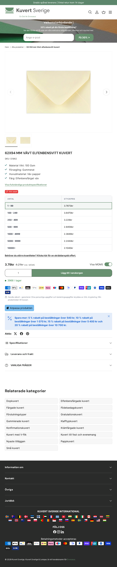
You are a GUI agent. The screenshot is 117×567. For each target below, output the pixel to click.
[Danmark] (25, 516)
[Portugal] (41, 520)
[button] (103, 12)
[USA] (98, 520)
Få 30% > (84, 37)
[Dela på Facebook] (21, 334)
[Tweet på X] (15, 334)
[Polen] (35, 520)
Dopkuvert (12, 400)
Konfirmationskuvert (18, 427)
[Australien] (13, 516)
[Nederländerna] (10, 520)
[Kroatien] (95, 516)
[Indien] (69, 516)
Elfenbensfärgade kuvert (75, 400)
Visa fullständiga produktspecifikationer (26, 184)
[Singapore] (54, 520)
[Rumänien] (48, 520)
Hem (7, 47)
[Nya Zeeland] (22, 520)
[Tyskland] (92, 520)
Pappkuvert (67, 441)
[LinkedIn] (62, 532)
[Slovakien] (60, 520)
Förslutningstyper (16, 414)
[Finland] (38, 516)
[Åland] (7, 516)
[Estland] (32, 516)
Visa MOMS (96, 264)
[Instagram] (58, 532)
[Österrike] (29, 520)
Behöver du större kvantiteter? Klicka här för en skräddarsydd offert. (40, 255)
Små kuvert (13, 448)
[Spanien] (73, 520)
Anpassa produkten (21, 307)
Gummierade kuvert (17, 421)
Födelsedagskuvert (72, 407)
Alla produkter (18, 47)
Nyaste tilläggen (15, 441)
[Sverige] (79, 520)
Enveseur (71, 559)
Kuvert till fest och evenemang (78, 434)
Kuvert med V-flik (16, 434)
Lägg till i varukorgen (72, 273)
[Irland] (76, 516)
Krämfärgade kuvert (72, 427)
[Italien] (82, 516)
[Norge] (16, 520)
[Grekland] (57, 516)
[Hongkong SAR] (63, 516)
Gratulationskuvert (71, 414)
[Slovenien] (66, 520)
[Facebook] (54, 532)
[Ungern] (104, 520)
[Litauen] (107, 516)
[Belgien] (19, 516)
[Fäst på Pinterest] (28, 334)
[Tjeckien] (85, 520)
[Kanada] (88, 516)
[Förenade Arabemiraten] (44, 516)
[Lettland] (101, 516)
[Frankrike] (51, 516)
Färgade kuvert (15, 407)
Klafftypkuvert (69, 421)
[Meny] (110, 12)
